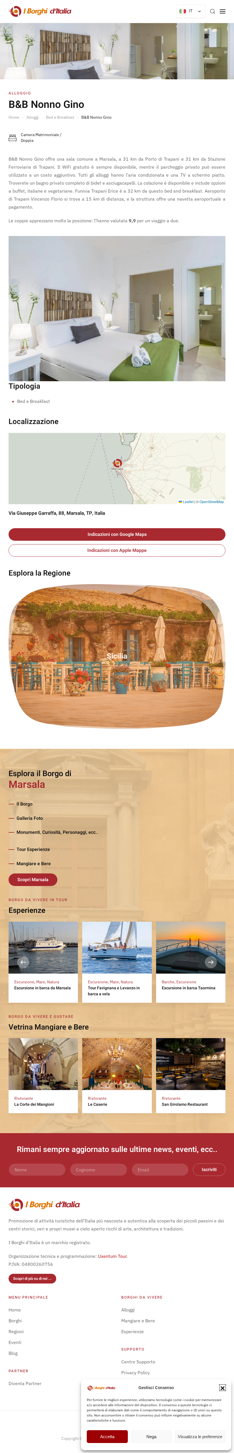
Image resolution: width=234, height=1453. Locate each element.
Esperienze (132, 1331)
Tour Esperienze (33, 849)
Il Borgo (25, 804)
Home (15, 1310)
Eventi (15, 1342)
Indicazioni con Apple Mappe (117, 550)
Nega (151, 1436)
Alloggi (128, 1310)
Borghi (15, 1320)
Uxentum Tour (112, 1256)
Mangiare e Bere (34, 863)
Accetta (107, 1436)
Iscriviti (209, 1169)
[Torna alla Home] (40, 11)
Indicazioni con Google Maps (117, 534)
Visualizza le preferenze (200, 1436)
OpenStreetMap (211, 501)
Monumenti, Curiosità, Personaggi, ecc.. (57, 832)
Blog (13, 1353)
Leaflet (187, 501)
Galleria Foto (30, 818)
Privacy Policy (135, 1372)
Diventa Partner (25, 1383)
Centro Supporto (138, 1362)
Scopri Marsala (33, 879)
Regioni (16, 1331)
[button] (222, 1388)
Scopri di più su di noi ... (32, 1278)
